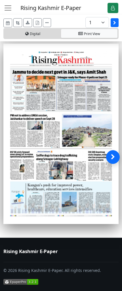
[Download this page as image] (27, 22)
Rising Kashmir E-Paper (50, 8)
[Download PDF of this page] (37, 22)
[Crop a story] (17, 22)
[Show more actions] (47, 22)
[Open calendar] (7, 23)
